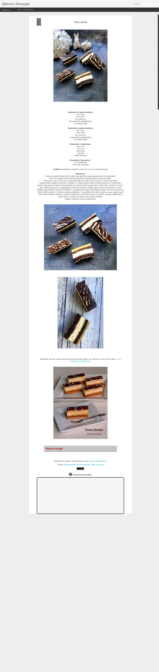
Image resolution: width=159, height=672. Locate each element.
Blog (20, 9)
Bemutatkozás (28, 9)
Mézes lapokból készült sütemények (77, 464)
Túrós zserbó (80, 22)
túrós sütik (99, 464)
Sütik (93, 464)
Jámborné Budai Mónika (98, 461)
